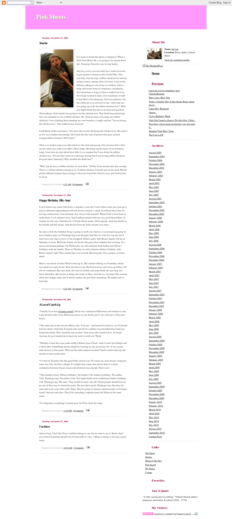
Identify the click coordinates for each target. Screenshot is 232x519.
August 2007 (155, 290)
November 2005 (157, 210)
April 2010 (154, 413)
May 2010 (154, 417)
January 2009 (155, 355)
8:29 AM (67, 288)
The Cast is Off (156, 134)
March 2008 (155, 317)
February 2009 (156, 359)
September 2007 (157, 294)
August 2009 (155, 382)
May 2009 (154, 371)
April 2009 (154, 367)
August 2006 (155, 244)
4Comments (77, 288)
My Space (150, 468)
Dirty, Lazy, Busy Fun (159, 97)
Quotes (148, 457)
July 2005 (154, 194)
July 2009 (154, 379)
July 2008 (154, 332)
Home (156, 73)
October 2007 (155, 298)
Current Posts (155, 436)
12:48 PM (67, 410)
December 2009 (156, 398)
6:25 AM (67, 184)
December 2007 (156, 306)
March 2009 (155, 363)
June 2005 (154, 191)
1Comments (79, 447)
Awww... (153, 112)
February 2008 (156, 313)
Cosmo (148, 472)
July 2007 (154, 286)
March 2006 (155, 225)
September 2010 (157, 432)
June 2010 (154, 421)
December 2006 (156, 259)
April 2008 (154, 321)
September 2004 (157, 156)
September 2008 (157, 340)
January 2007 (155, 263)
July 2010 (154, 425)
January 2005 (155, 171)
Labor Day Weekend (159, 108)
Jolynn (175, 49)
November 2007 (157, 302)
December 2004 (156, 167)
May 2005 (154, 187)
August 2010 (155, 428)
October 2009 (155, 390)
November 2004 (157, 164)
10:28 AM (67, 447)
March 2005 (155, 179)
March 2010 (155, 409)
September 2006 (157, 248)
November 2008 (157, 348)
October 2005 (155, 206)
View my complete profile (177, 60)
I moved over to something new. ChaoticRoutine (164, 92)
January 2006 (155, 217)
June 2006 (154, 237)
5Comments (78, 410)
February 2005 (156, 175)
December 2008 (156, 352)
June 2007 (154, 283)
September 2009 (157, 386)
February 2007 (156, 267)
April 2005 (154, 183)
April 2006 (154, 229)
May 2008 (154, 325)
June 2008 (154, 329)
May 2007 (154, 279)
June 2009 (154, 375)
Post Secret (150, 464)
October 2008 (155, 344)
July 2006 (154, 240)
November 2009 (157, 394)
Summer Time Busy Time (161, 131)
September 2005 (157, 202)
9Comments (77, 184)
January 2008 (155, 309)
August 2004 (155, 152)
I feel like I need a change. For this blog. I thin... (172, 120)
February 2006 (156, 221)
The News (150, 453)
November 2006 (157, 256)
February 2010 (156, 405)
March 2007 (155, 271)
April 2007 (154, 275)
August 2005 (155, 198)
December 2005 (156, 214)
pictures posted (65, 311)
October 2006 (155, 252)
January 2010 (155, 402)
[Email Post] (86, 184)
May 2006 (154, 233)
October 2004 (155, 160)
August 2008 (155, 336)
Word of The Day (153, 460)
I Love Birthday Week (159, 116)
